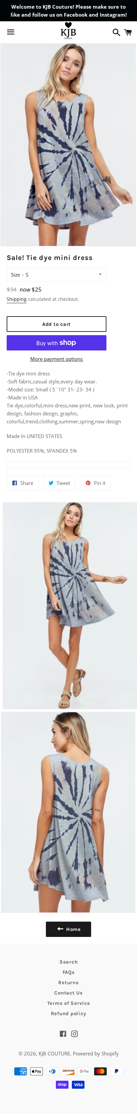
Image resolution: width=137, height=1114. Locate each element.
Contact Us (68, 993)
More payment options (56, 358)
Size (15, 274)
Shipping (17, 299)
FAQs (69, 972)
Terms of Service (68, 1003)
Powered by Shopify (96, 1053)
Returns (68, 983)
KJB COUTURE (54, 1053)
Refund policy (68, 1013)
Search (69, 962)
